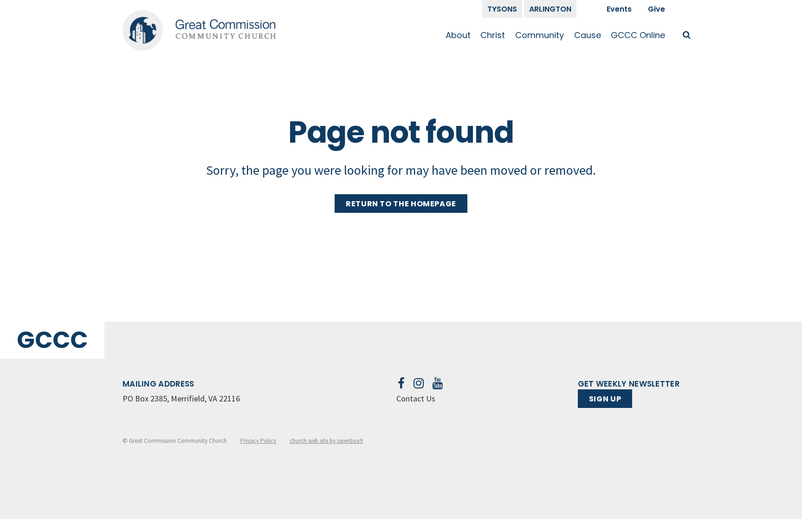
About (458, 35)
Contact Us (415, 398)
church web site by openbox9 (326, 441)
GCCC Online (638, 35)
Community (539, 35)
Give (656, 9)
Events (619, 9)
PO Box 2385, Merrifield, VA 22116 (181, 398)
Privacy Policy (258, 441)
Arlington (550, 9)
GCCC (52, 339)
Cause (587, 35)
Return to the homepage (401, 203)
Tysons (502, 9)
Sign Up (605, 399)
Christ (492, 35)
